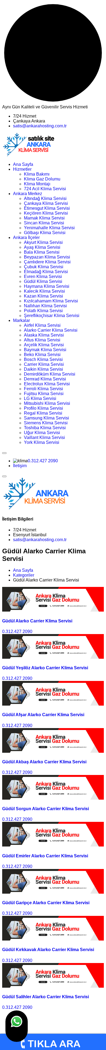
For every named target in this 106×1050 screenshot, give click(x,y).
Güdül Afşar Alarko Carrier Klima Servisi (43, 714)
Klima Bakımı (36, 174)
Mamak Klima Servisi (44, 218)
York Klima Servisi (41, 442)
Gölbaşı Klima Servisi (45, 232)
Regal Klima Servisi (43, 413)
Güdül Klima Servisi (43, 281)
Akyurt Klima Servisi (43, 242)
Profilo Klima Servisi (43, 408)
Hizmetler (22, 169)
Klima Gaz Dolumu (42, 179)
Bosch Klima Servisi (43, 359)
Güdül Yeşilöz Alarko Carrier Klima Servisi (45, 667)
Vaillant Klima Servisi (44, 437)
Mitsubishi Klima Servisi (47, 403)
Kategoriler (23, 575)
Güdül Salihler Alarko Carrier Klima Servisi (45, 996)
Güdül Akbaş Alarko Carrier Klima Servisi (44, 762)
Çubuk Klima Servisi (43, 266)
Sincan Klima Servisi (44, 223)
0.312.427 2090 (43, 460)
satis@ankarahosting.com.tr (40, 126)
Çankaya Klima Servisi (46, 203)
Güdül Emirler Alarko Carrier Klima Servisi (45, 856)
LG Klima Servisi (40, 398)
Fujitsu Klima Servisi (44, 393)
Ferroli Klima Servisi (43, 388)
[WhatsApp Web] (16, 1026)
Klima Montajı (37, 184)
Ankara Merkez (27, 193)
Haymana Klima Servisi (46, 286)
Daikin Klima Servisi (43, 369)
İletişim (20, 465)
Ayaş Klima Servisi (42, 247)
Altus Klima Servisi (42, 340)
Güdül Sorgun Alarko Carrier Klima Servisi (45, 808)
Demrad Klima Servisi (45, 379)
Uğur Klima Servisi (42, 432)
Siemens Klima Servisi (46, 423)
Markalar (21, 320)
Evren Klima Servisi (43, 276)
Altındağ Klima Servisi (45, 198)
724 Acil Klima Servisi (45, 188)
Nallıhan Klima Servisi (45, 305)
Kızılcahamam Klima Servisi (51, 301)
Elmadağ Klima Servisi (46, 271)
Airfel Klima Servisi (42, 325)
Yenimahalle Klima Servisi (49, 227)
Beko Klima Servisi (42, 354)
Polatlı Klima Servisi (43, 310)
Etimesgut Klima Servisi (47, 208)
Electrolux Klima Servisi (47, 384)
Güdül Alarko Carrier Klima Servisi (37, 621)
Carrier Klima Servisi (44, 364)
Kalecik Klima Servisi (44, 291)
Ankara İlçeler (26, 237)
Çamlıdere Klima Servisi (47, 262)
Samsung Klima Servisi (46, 418)
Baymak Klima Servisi (45, 349)
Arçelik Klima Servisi (44, 345)
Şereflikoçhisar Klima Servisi (51, 315)
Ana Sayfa (23, 164)
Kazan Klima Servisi (43, 296)
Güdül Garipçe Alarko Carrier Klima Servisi (45, 902)
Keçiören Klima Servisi (46, 213)
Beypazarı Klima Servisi (47, 257)
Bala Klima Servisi (42, 252)
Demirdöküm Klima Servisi (49, 374)
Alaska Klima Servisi (44, 335)
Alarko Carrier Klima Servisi (50, 330)
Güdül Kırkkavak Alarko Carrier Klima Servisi (48, 949)
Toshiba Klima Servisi (45, 427)
